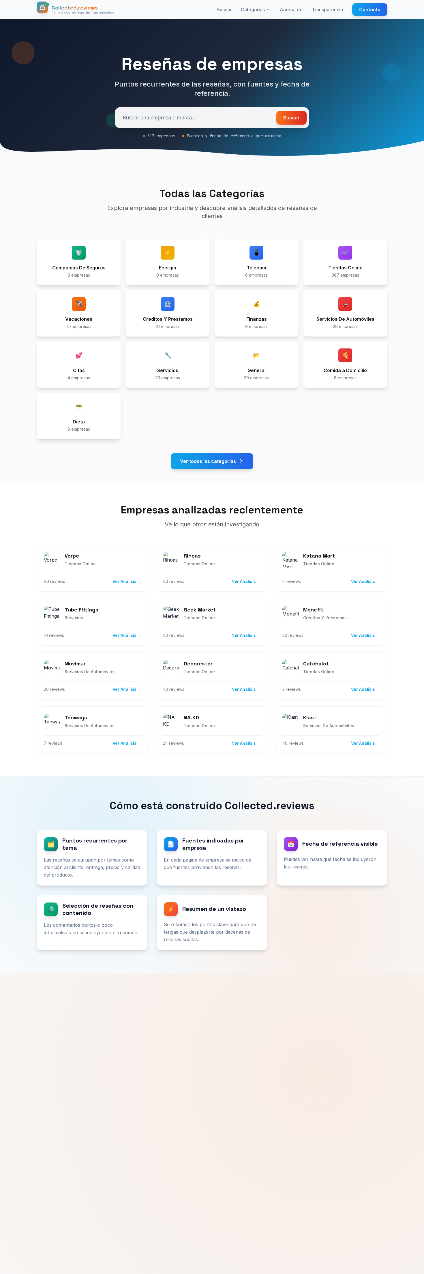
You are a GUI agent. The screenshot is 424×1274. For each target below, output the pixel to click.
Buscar (224, 9)
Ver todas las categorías (208, 461)
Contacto (369, 9)
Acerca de (291, 9)
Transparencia (327, 9)
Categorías (253, 9)
